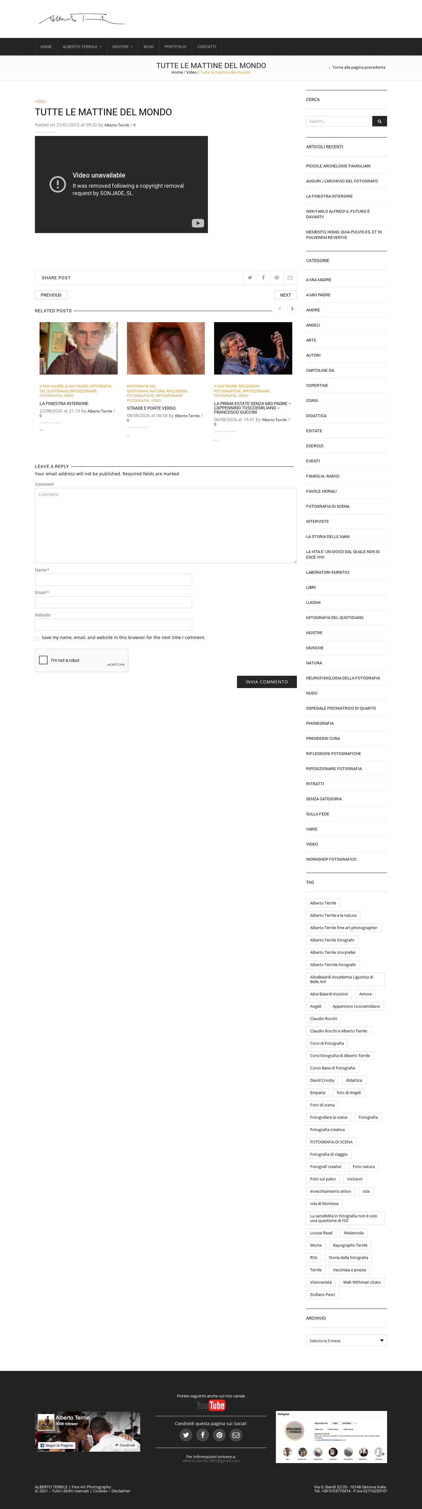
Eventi (313, 461)
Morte (316, 1245)
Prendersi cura (323, 738)
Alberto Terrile (80, 46)
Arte (311, 340)
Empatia (317, 1092)
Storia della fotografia (348, 1257)
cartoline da (320, 370)
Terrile (316, 1270)
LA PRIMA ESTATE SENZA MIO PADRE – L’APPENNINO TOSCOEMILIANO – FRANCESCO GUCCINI (252, 407)
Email (42, 592)
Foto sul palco (323, 1179)
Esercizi (315, 446)
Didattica (316, 415)
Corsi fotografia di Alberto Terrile (340, 1055)
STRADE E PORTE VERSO (151, 408)
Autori (313, 355)
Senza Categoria (324, 799)
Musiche (315, 647)
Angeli (313, 325)
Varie (312, 829)
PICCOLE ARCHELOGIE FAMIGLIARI (338, 166)
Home (46, 46)
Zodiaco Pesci (322, 1294)
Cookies (100, 1491)
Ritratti (315, 783)
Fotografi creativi (325, 1166)
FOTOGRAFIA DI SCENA (331, 1142)
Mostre (120, 46)
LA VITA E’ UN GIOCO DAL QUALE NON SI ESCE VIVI (343, 554)
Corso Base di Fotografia (332, 1068)
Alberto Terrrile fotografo (333, 964)
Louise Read (321, 1233)
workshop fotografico (331, 859)
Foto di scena (322, 1105)
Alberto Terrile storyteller (333, 952)
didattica (354, 1080)
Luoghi (313, 602)
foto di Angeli (349, 1092)
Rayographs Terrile (350, 1245)
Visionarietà (321, 1282)
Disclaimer (121, 1491)
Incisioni (354, 1179)
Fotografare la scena (328, 1117)
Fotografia (368, 1117)
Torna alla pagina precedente (359, 67)
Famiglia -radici (323, 476)
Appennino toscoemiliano (356, 1006)
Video (191, 72)
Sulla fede (317, 814)
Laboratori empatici (327, 572)
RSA (313, 1257)
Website (42, 615)
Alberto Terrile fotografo (332, 940)
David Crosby (322, 1080)
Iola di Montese (324, 1203)
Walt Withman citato (362, 1282)
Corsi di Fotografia (327, 1043)
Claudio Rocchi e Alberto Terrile (338, 1031)
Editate (314, 430)
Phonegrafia (320, 723)
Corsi (312, 400)
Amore (313, 310)
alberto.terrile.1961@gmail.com (211, 1460)
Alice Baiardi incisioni (329, 994)
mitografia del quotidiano (141, 388)
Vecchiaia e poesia (349, 1270)
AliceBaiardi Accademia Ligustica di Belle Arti (341, 979)
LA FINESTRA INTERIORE (64, 403)
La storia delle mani (328, 536)
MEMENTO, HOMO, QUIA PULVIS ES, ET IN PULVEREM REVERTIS (344, 234)
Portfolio (176, 46)
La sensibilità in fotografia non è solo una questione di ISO (343, 1218)
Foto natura (364, 1166)
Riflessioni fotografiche (237, 388)
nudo (311, 693)
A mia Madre (52, 385)
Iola (366, 1191)
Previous (51, 295)
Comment (44, 484)
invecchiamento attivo (330, 1191)
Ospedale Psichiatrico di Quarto (341, 708)
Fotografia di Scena (327, 506)
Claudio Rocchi (323, 1018)
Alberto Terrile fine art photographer (343, 927)
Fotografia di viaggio (329, 1154)
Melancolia (354, 1233)
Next (285, 295)
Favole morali (321, 491)
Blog (149, 46)
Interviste (317, 521)
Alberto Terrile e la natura (333, 915)
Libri (311, 587)
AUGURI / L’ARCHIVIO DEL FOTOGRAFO (342, 181)
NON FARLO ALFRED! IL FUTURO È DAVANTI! (338, 213)
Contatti (206, 46)
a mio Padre (76, 385)
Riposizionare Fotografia (334, 768)
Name (42, 570)
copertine (317, 385)
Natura (157, 390)
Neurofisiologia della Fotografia (343, 678)
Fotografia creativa (327, 1129)
